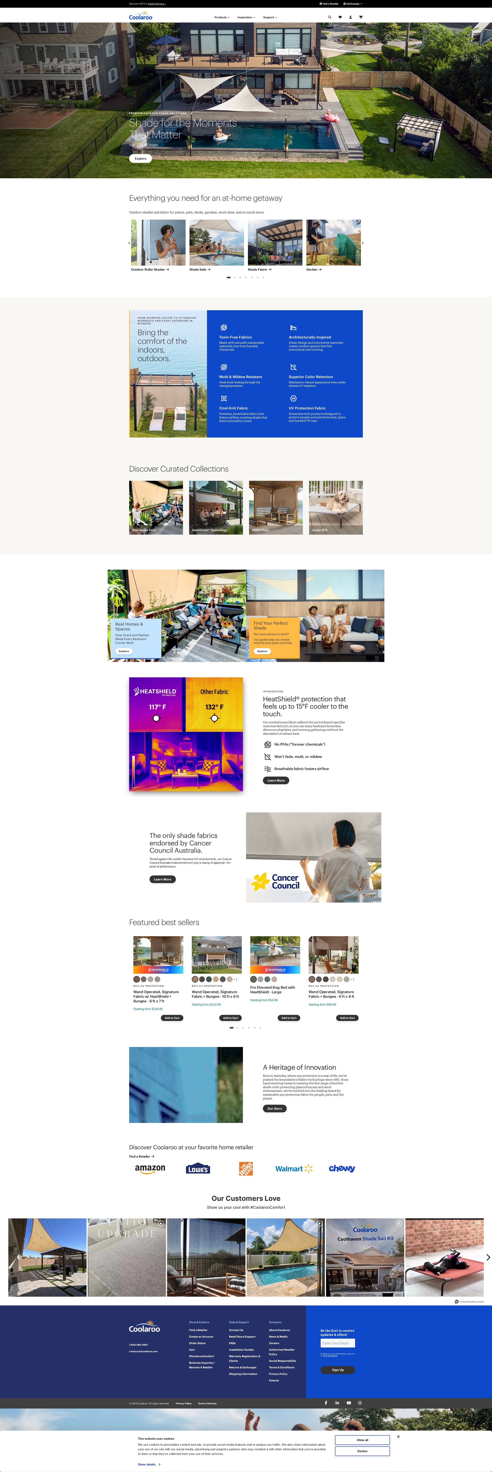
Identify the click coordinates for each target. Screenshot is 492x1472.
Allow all (362, 1440)
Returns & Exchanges (242, 1367)
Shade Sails (198, 269)
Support (269, 17)
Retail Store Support (242, 1336)
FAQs (232, 1343)
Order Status (197, 1343)
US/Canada (353, 3)
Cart (192, 1349)
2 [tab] (234, 278)
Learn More (276, 780)
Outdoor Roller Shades (148, 269)
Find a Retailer (330, 3)
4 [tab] (246, 278)
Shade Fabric (258, 269)
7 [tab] (263, 278)
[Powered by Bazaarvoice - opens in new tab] (469, 1302)
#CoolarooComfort (201, 1356)
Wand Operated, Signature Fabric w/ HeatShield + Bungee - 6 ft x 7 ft (156, 996)
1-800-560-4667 (138, 1345)
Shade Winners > (157, 3)
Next (363, 243)
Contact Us (236, 1330)
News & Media (278, 1336)
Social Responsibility (282, 1361)
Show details (146, 1464)
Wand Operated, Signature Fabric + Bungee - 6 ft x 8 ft (331, 994)
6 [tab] (257, 278)
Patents (274, 1380)
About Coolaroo (279, 1330)
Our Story (275, 1108)
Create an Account (201, 1336)
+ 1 (235, 979)
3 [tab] (240, 278)
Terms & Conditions (281, 1367)
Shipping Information (243, 1374)
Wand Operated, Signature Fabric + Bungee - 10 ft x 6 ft (215, 994)
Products (221, 17)
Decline (362, 1451)
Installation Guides (241, 1349)
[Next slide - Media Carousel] (488, 1257)
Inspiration (245, 17)
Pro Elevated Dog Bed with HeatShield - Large (272, 989)
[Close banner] (398, 1436)
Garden (312, 269)
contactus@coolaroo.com (143, 1351)
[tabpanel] (158, 247)
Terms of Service (207, 1403)
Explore (140, 158)
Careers (274, 1343)
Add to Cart (172, 1018)
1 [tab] (231, 1028)
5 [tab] (251, 278)
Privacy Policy (278, 1374)
